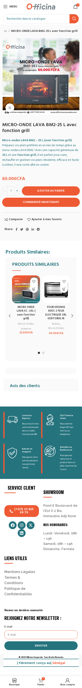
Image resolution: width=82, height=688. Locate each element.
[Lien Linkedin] (32, 229)
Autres (55, 324)
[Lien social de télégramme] (38, 229)
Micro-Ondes (26, 324)
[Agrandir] (9, 107)
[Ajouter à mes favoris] (34, 281)
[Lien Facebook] (16, 229)
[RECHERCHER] (74, 18)
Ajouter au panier (51, 191)
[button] (34, 289)
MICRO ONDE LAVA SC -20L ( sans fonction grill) (26, 313)
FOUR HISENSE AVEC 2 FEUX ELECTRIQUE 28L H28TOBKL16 (56, 313)
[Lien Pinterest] (27, 229)
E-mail (8, 627)
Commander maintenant (41, 202)
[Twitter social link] (21, 229)
